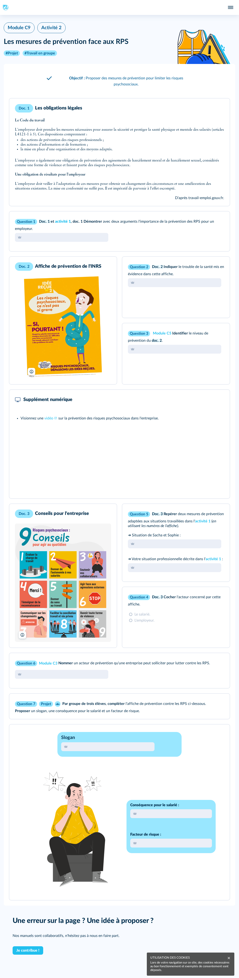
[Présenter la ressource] (219, 108)
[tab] (207, 221)
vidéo (48, 418)
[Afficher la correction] (207, 221)
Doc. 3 (158, 514)
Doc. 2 (158, 267)
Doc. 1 (45, 221)
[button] (119, 81)
